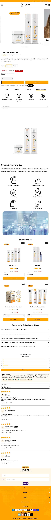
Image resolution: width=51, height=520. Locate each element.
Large (14, 65)
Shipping (3, 73)
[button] (4, 55)
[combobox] (4, 479)
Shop (25, 487)
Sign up (25, 483)
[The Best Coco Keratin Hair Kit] (37, 294)
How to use (5, 108)
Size (5, 314)
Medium (9, 65)
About (25, 497)
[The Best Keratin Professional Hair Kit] (14, 294)
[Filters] (2, 387)
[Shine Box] (37, 253)
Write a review (25, 370)
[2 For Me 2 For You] (14, 253)
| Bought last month (14, 55)
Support (25, 492)
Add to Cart (13, 319)
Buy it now (37, 82)
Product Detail (5, 106)
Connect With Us (25, 502)
